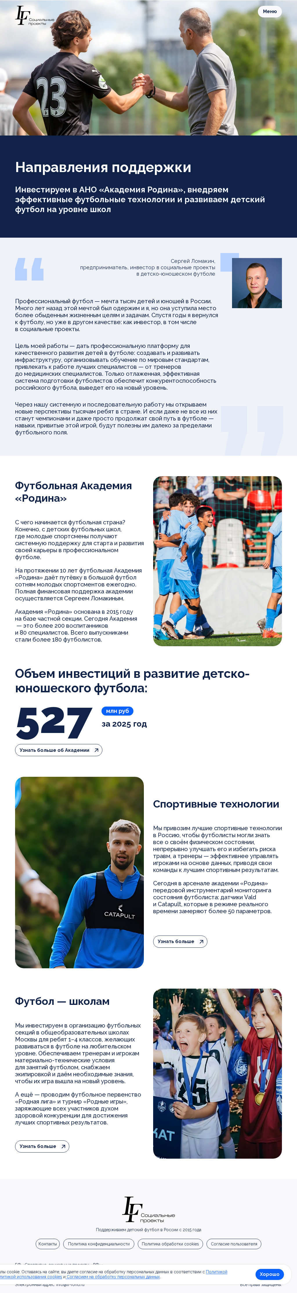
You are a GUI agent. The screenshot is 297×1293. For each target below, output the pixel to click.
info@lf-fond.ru (70, 1284)
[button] (270, 11)
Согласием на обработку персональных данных (113, 1276)
